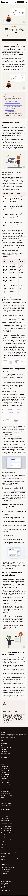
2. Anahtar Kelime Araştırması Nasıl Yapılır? (13, 105)
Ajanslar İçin (4, 751)
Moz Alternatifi (4, 873)
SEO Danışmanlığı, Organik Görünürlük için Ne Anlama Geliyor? (12, 849)
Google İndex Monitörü (6, 780)
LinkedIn (7, 722)
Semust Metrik (4, 762)
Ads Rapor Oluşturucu (6, 805)
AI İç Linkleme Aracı (6, 793)
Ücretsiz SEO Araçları (6, 795)
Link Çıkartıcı (4, 841)
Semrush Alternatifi (5, 869)
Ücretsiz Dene (21, 2)
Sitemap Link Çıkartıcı (6, 830)
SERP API (3, 814)
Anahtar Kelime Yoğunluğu (7, 839)
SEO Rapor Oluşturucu (6, 789)
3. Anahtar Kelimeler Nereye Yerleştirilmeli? (13, 113)
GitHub (4, 722)
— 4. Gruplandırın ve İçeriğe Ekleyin (12, 111)
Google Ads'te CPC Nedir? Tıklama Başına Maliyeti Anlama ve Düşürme (14, 858)
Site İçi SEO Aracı (5, 770)
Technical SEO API (5, 820)
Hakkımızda (4, 743)
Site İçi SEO (14, 26)
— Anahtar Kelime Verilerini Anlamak (12, 102)
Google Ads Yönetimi (6, 803)
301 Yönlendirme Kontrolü (7, 832)
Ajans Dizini (3, 749)
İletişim (2, 745)
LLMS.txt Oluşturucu (6, 828)
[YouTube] (4, 887)
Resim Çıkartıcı (4, 837)
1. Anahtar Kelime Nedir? (9, 96)
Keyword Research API (6, 816)
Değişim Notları (4, 766)
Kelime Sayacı (4, 834)
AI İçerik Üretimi (5, 791)
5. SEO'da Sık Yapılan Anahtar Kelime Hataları (13, 117)
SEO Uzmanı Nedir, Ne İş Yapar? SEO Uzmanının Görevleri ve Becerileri (14, 855)
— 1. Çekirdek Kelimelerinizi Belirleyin (12, 106)
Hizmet (9, 890)
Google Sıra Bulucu (5, 774)
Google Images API (5, 818)
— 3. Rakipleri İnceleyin (9, 109)
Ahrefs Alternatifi (5, 871)
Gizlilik (2, 890)
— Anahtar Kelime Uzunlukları (11, 101)
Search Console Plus (6, 785)
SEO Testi (3, 787)
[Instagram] (7, 887)
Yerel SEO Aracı (5, 776)
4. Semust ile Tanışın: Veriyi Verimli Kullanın (13, 115)
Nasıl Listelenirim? (5, 753)
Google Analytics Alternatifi (7, 867)
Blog (2, 847)
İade (6, 890)
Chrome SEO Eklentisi (6, 826)
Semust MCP (4, 778)
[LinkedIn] (1, 887)
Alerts (2, 764)
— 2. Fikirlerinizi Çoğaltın (10, 108)
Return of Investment (6, 747)
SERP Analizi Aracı (5, 772)
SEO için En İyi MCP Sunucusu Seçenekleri (10, 861)
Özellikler (3, 760)
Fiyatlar (2, 797)
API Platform (4, 812)
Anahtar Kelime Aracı (6, 768)
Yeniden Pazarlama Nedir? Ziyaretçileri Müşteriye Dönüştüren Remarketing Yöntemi (14, 852)
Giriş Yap (14, 2)
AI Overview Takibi (5, 782)
